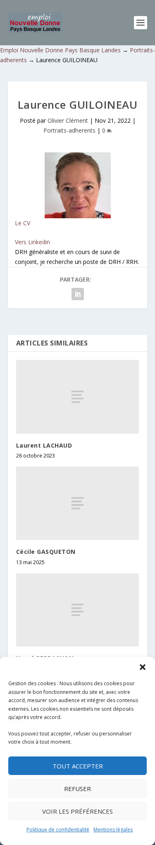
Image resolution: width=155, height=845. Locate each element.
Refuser (77, 788)
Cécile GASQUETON (46, 552)
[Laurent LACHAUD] (77, 396)
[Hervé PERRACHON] (77, 610)
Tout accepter (77, 766)
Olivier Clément (68, 120)
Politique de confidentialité (57, 829)
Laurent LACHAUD (44, 445)
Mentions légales (113, 829)
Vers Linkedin (32, 242)
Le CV (22, 223)
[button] (142, 667)
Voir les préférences (77, 811)
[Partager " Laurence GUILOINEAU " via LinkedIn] (77, 294)
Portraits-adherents (69, 130)
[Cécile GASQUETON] (77, 503)
